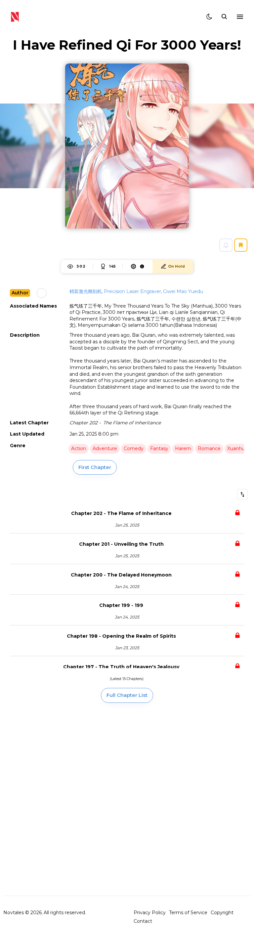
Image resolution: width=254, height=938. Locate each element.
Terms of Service (188, 913)
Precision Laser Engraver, (133, 291)
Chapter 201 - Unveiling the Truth (121, 544)
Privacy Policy (150, 913)
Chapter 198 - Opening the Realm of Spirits (121, 636)
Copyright (222, 913)
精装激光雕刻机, (86, 291)
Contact (143, 921)
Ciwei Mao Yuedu (183, 291)
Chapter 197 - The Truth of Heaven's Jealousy (121, 667)
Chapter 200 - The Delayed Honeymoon (121, 575)
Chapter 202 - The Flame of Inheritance (121, 513)
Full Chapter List (127, 695)
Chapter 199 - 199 (121, 605)
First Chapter (94, 467)
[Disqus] (127, 798)
